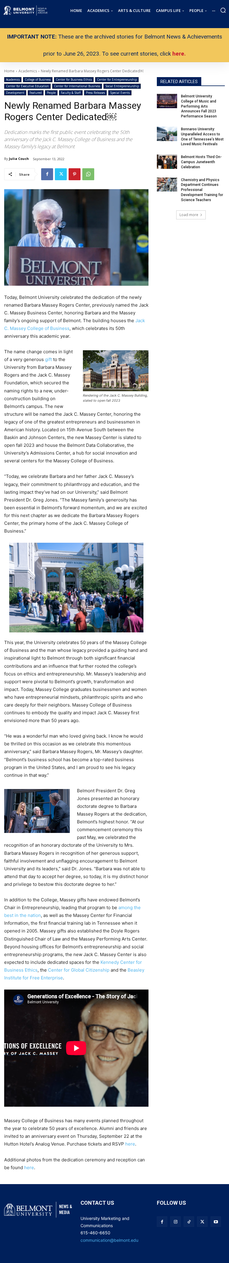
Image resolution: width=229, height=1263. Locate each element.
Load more (189, 214)
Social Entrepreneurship (122, 86)
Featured (36, 93)
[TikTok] (189, 1221)
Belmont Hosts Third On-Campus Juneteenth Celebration (201, 162)
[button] (223, 10)
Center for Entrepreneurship (117, 79)
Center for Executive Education (27, 86)
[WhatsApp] (88, 174)
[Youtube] (216, 1221)
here (130, 1144)
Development (15, 93)
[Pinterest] (75, 174)
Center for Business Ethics (74, 79)
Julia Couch (19, 158)
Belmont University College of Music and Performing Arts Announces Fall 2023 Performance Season (199, 106)
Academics (13, 79)
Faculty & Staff (71, 93)
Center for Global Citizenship (78, 970)
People (51, 93)
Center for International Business (77, 86)
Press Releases (95, 93)
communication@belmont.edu (109, 1240)
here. (179, 53)
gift (48, 359)
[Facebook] (47, 174)
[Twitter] (61, 174)
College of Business (38, 79)
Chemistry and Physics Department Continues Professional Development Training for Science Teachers (202, 190)
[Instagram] (175, 1221)
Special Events (120, 93)
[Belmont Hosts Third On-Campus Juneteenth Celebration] (167, 162)
